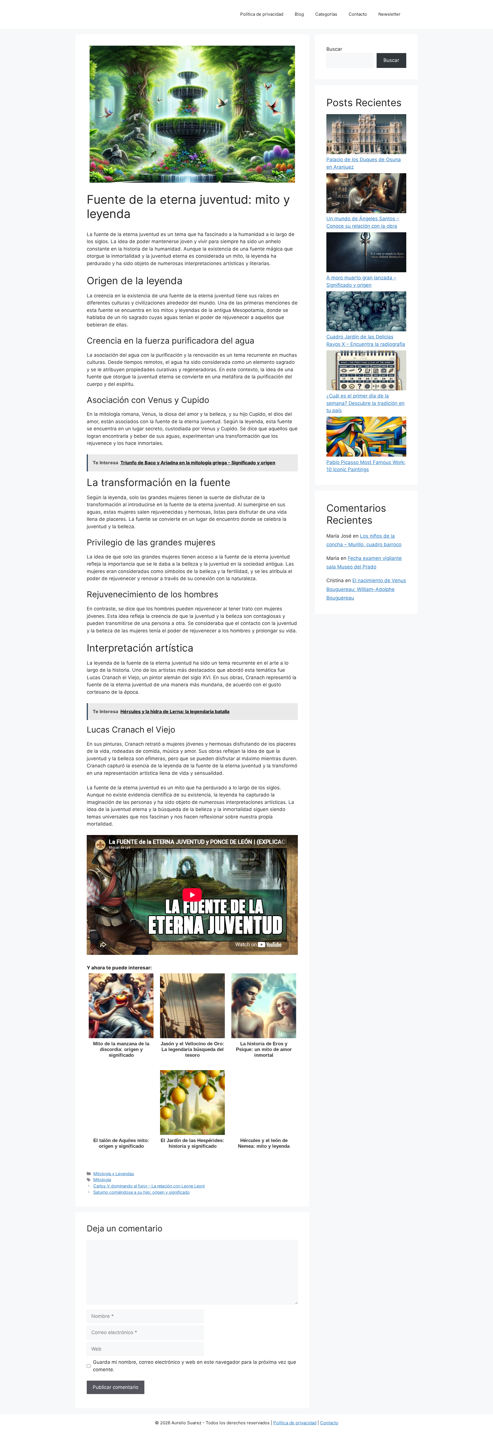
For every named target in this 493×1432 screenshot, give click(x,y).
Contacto (358, 14)
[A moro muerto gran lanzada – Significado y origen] (366, 253)
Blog (299, 14)
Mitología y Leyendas (113, 1173)
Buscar (334, 49)
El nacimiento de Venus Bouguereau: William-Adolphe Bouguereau (366, 589)
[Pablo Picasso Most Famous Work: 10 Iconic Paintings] (366, 438)
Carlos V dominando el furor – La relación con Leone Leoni (149, 1185)
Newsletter (389, 14)
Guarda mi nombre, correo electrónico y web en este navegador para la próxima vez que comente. (194, 1365)
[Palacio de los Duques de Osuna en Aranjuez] (366, 135)
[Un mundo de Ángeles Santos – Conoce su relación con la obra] (366, 194)
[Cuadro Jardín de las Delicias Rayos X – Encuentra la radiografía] (366, 312)
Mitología (102, 1179)
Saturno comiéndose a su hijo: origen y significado (141, 1192)
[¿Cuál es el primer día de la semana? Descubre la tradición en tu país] (366, 371)
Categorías (326, 14)
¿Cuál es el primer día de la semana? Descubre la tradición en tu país (365, 403)
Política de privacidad (261, 14)
